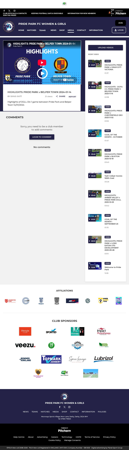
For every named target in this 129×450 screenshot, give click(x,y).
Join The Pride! (9, 15)
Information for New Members (82, 13)
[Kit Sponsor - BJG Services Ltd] (78, 346)
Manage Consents (72, 440)
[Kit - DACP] (51, 346)
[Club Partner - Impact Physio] (104, 332)
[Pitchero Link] (121, 13)
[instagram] (14, 10)
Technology (67, 437)
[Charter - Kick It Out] (64, 4)
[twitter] (9, 10)
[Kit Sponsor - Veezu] (25, 346)
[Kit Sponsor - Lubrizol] (104, 360)
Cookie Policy (55, 440)
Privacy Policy (109, 437)
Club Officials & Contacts (15, 13)
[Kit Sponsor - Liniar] (104, 346)
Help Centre (18, 437)
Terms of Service (92, 437)
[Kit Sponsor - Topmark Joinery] (51, 360)
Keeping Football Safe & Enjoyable (47, 13)
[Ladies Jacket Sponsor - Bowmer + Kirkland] (25, 360)
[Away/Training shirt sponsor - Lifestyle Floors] (25, 332)
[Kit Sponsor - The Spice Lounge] (78, 360)
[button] (21, 30)
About (31, 437)
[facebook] (4, 10)
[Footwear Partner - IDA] (78, 332)
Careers (54, 437)
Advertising (42, 437)
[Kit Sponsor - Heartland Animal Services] (38, 373)
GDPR (78, 437)
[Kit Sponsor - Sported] (51, 332)
